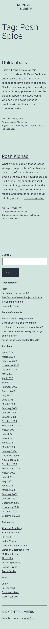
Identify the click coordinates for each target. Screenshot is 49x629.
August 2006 (8, 391)
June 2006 (7, 399)
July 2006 (7, 395)
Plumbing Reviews (11, 562)
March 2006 (8, 404)
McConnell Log (10, 554)
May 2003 (7, 481)
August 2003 (8, 472)
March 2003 (8, 490)
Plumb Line (22, 122)
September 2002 (11, 515)
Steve (5, 318)
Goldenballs (14, 62)
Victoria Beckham (10, 218)
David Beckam (16, 125)
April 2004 (7, 442)
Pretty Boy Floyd (34, 331)
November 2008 (10, 365)
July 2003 (7, 477)
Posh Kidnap (15, 156)
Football (28, 125)
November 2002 (10, 507)
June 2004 (7, 438)
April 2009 (7, 352)
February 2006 (9, 408)
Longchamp (29, 322)
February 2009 (9, 361)
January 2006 (9, 412)
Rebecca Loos (8, 129)
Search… (6, 255)
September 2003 (11, 468)
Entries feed (8, 588)
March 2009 (8, 356)
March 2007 (8, 382)
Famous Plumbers (11, 532)
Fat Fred (6, 536)
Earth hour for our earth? (15, 293)
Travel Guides (9, 571)
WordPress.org (10, 596)
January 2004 (9, 451)
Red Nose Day (32, 340)
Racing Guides (9, 567)
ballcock (14, 215)
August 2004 (9, 430)
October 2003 (9, 464)
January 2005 (9, 417)
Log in (5, 583)
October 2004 (9, 421)
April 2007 (7, 378)
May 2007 (7, 374)
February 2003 (9, 494)
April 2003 (7, 485)
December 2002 (10, 503)
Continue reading (12, 108)
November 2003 (10, 460)
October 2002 (9, 511)
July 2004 (7, 434)
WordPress (29, 618)
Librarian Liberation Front (15, 549)
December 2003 (10, 455)
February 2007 (9, 387)
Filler (4, 288)
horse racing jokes (11, 340)
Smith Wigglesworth (23, 318)
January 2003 (9, 498)
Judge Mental (9, 541)
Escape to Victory (11, 306)
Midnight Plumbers (18, 612)
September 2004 (11, 425)
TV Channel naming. (12, 301)
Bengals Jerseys (10, 322)
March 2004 (8, 447)
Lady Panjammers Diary (14, 545)
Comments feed (10, 592)
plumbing (23, 215)
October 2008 (9, 369)
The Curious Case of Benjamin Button (22, 297)
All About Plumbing (12, 528)
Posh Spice (38, 125)
